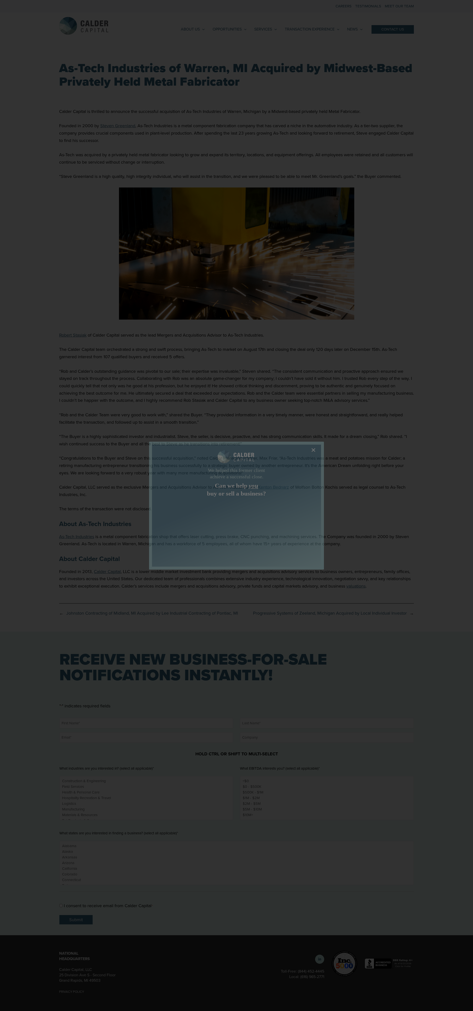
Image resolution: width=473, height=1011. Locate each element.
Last (239, 542)
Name (164, 526)
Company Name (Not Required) (182, 506)
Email (164, 553)
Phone (241, 553)
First (161, 542)
